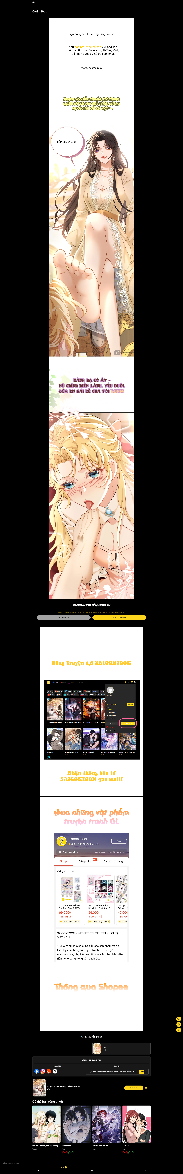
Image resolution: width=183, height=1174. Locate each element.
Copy (142, 1072)
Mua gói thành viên (119, 617)
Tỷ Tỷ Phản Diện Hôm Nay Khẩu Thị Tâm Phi (63, 1087)
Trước (37, 1171)
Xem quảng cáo (63, 617)
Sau (146, 1171)
